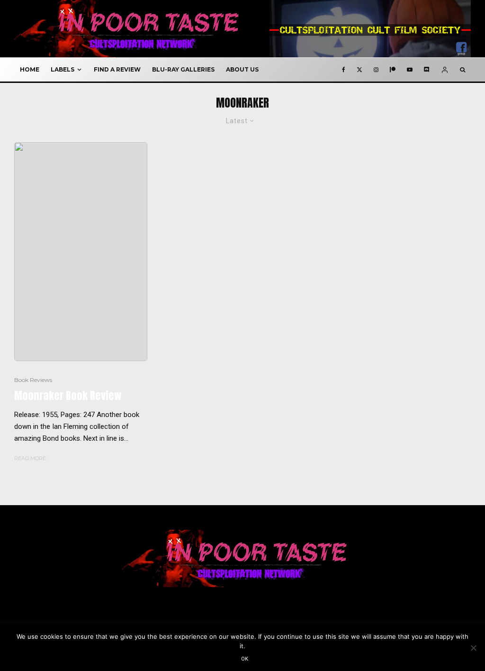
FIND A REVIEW (117, 69)
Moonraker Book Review (67, 396)
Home (29, 69)
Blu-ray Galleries (183, 69)
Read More (30, 458)
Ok (245, 659)
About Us (242, 69)
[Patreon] (392, 70)
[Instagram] (376, 70)
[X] (359, 70)
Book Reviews (33, 379)
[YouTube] (409, 70)
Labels (62, 69)
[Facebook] (343, 70)
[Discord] (426, 70)
